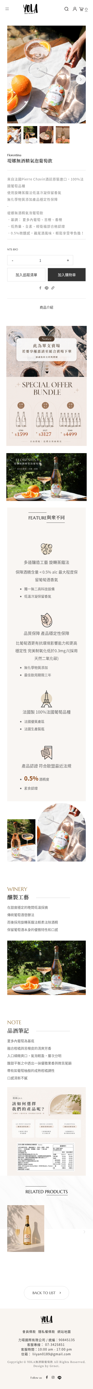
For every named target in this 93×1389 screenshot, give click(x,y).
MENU (7, 8)
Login (74, 8)
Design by (41, 1366)
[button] (81, 80)
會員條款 (29, 1331)
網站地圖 (64, 1331)
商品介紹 (46, 307)
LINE (46, 288)
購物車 (86, 9)
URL (53, 288)
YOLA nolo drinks (31, 9)
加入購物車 (67, 275)
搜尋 (66, 9)
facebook (40, 288)
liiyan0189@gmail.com (52, 1354)
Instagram (53, 1377)
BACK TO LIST (44, 1293)
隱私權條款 (46, 1331)
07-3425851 (55, 1344)
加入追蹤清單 (26, 275)
